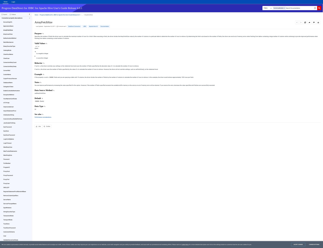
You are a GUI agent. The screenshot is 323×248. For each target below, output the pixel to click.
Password (6, 159)
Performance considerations (43, 117)
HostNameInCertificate (10, 99)
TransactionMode (8, 216)
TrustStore (6, 224)
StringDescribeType (9, 212)
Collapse (13, 14)
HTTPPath (6, 103)
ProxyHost (6, 171)
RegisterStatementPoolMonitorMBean (14, 191)
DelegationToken (8, 86)
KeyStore (6, 131)
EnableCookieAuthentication (11, 90)
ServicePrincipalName (9, 203)
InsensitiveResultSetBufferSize (12, 119)
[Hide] (29, 14)
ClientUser (6, 58)
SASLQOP (6, 187)
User (4, 236)
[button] (284, 8)
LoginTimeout (7, 143)
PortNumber (7, 163)
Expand (5, 14)
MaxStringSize (7, 155)
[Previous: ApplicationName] (296, 22)
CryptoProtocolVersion (10, 78)
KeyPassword (7, 127)
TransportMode (7, 220)
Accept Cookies (298, 244)
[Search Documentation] (319, 8)
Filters (265, 8)
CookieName (7, 74)
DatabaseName (7, 82)
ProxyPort (6, 179)
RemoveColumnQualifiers (10, 195)
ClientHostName (8, 54)
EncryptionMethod (8, 95)
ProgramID (6, 167)
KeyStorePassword (9, 135)
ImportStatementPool (9, 111)
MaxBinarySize (7, 147)
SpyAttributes (7, 207)
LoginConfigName (8, 139)
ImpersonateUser (8, 107)
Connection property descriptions (12, 18)
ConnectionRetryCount (9, 62)
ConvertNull (6, 70)
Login (13, 2)
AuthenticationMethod (9, 38)
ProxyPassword (8, 175)
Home (5, 2)
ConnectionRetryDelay (9, 66)
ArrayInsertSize (8, 34)
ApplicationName (8, 26)
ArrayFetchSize (8, 30)
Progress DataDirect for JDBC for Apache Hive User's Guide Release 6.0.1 (60, 15)
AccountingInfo (7, 22)
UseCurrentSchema (9, 232)
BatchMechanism (8, 42)
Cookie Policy (185, 244)
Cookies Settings (314, 244)
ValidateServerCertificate (10, 240)
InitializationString (8, 115)
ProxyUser (6, 183)
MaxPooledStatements (10, 151)
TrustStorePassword (9, 228)
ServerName (7, 199)
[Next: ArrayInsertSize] (300, 22)
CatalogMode (7, 50)
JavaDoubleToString (9, 123)
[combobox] (293, 8)
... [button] (82, 15)
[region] (161, 244)
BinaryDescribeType (9, 46)
